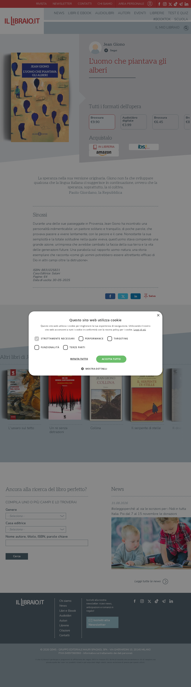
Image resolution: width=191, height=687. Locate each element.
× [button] (158, 315)
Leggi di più (140, 329)
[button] (95, 368)
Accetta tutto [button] (111, 359)
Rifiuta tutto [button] (79, 358)
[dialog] (95, 343)
